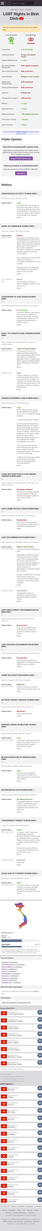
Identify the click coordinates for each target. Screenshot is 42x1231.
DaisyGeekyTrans (7, 964)
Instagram (29, 1206)
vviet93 (4, 962)
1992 (11, 740)
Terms (36, 1210)
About (4, 1210)
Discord (6, 1206)
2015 (9, 237)
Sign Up (23, 1224)
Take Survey (21, 173)
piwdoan (4, 978)
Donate (29, 1210)
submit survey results (13, 951)
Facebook (21, 1206)
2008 (23, 412)
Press (19, 1210)
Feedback (12, 1210)
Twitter (13, 1206)
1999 (12, 885)
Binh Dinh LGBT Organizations (12, 987)
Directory (31, 1213)
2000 (7, 279)
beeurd (4, 980)
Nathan (4, 969)
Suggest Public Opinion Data (21, 158)
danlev (3, 971)
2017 (11, 351)
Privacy (8, 1213)
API (24, 1210)
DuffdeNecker (6, 982)
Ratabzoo (4, 976)
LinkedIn (38, 1206)
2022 (11, 549)
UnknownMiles (6, 967)
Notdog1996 (5, 974)
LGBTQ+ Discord (22, 132)
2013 (38, 240)
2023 (25, 575)
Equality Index (6, 933)
